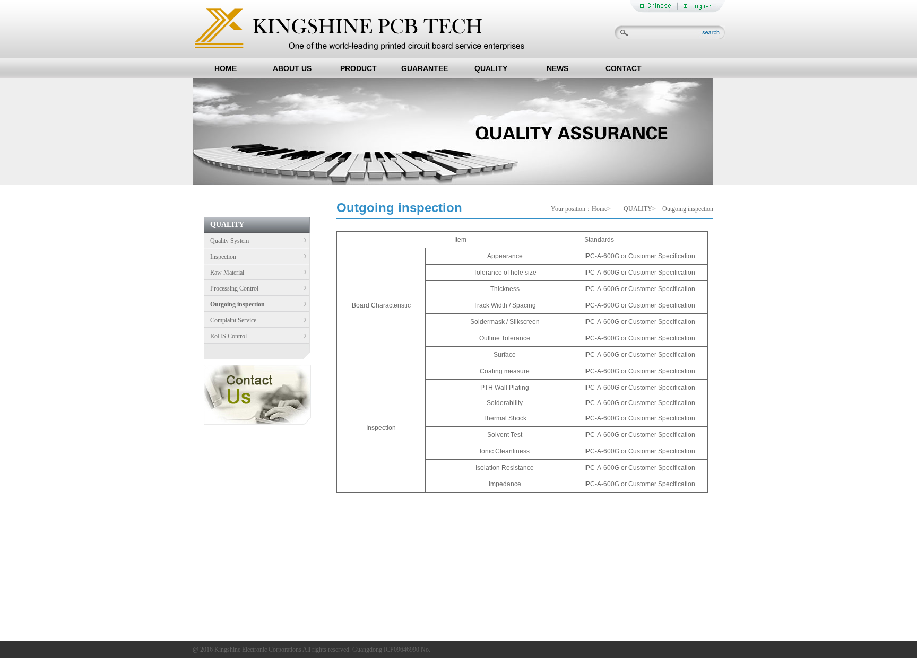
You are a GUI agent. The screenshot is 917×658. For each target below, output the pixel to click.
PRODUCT (358, 68)
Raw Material (224, 272)
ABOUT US (292, 68)
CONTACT (623, 68)
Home (599, 209)
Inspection (220, 256)
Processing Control (231, 288)
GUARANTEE (424, 68)
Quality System (226, 240)
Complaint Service (230, 320)
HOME (225, 68)
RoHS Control (225, 336)
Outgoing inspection (234, 304)
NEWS (557, 68)
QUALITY (490, 68)
